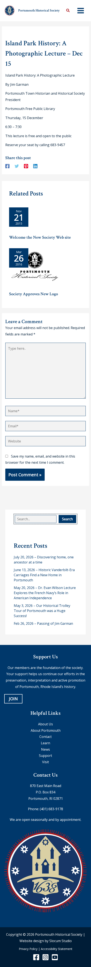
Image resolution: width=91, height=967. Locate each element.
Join (13, 699)
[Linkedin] (35, 165)
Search (67, 519)
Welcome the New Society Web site (40, 237)
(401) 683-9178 (51, 809)
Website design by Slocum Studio (45, 940)
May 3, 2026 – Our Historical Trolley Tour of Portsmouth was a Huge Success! (42, 610)
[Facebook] (7, 165)
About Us (45, 724)
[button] (68, 10)
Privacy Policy (28, 949)
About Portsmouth (46, 730)
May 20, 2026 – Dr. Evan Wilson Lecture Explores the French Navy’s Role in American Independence (45, 592)
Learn (45, 743)
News (45, 749)
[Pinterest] (26, 165)
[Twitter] (17, 165)
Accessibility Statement (56, 949)
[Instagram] (45, 957)
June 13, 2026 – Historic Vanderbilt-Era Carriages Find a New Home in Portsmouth (44, 575)
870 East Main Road (45, 786)
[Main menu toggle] (80, 10)
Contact (45, 737)
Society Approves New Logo (33, 294)
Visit (45, 762)
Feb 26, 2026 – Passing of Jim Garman (43, 623)
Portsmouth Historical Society (39, 10)
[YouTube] (54, 957)
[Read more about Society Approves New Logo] (35, 268)
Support (45, 755)
